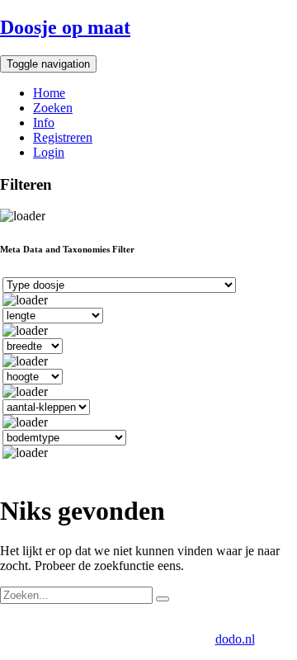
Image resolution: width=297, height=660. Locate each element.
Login (48, 152)
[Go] (162, 598)
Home (49, 93)
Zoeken (53, 108)
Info (43, 123)
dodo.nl (235, 639)
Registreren (62, 137)
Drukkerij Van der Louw (76, 624)
